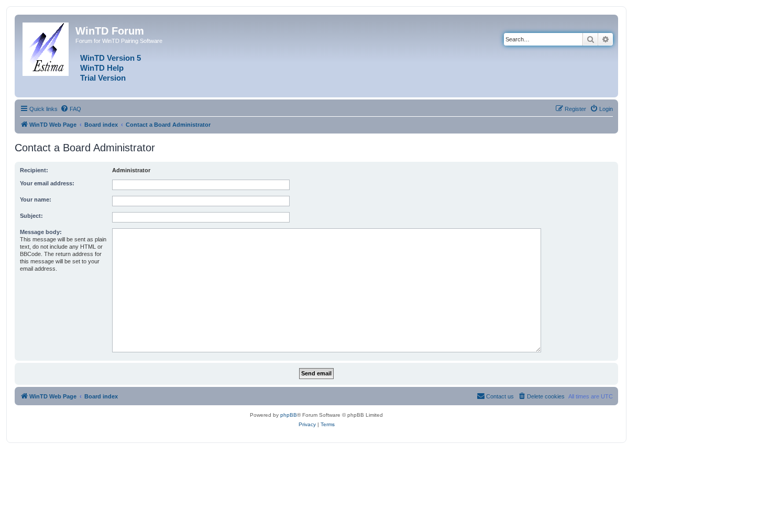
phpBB (288, 415)
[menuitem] (70, 109)
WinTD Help (102, 68)
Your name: (35, 199)
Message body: (41, 232)
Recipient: (34, 170)
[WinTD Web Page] (46, 47)
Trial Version (103, 78)
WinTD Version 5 (110, 58)
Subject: (31, 216)
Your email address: (47, 183)
